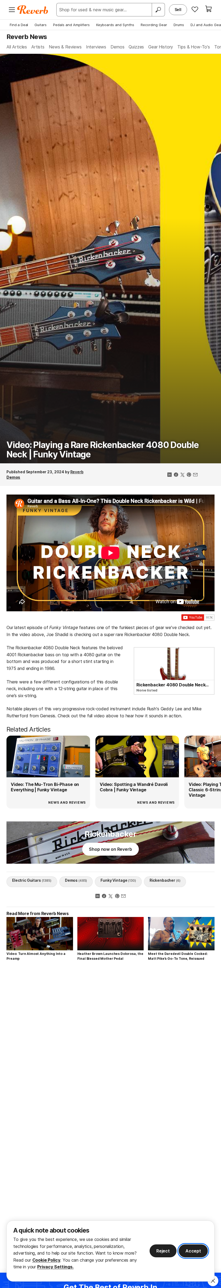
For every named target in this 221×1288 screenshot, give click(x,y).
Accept (193, 1251)
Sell (178, 9)
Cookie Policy (46, 1260)
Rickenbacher (165, 880)
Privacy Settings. (55, 1266)
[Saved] (195, 9)
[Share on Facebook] (176, 475)
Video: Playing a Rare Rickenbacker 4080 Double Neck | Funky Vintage (102, 450)
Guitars (40, 25)
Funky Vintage (118, 880)
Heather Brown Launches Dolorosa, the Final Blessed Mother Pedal (110, 956)
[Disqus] (110, 1041)
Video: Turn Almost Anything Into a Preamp (35, 956)
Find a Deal (19, 25)
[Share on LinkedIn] (169, 475)
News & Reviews (65, 47)
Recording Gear (154, 25)
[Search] (158, 9)
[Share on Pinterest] (189, 475)
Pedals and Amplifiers (71, 25)
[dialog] (110, 1251)
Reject (163, 1251)
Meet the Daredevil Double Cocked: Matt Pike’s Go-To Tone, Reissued (178, 956)
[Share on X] (182, 475)
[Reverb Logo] (32, 9)
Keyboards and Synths (115, 25)
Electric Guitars (31, 880)
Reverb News (26, 36)
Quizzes (136, 47)
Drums (179, 25)
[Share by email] (195, 475)
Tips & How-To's (193, 47)
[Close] (213, 1280)
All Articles (16, 47)
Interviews (96, 47)
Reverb (77, 472)
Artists (37, 47)
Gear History (160, 47)
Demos (117, 47)
